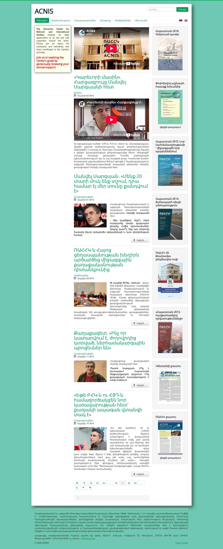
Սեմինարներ (81, 275)
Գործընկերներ (123, 20)
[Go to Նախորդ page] (84, 483)
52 (91, 483)
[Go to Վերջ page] (90, 487)
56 (116, 483)
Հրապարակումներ (85, 20)
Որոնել (182, 9)
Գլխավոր (42, 20)
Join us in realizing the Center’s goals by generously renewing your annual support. (52, 62)
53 (97, 483)
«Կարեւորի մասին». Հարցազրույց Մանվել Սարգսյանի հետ (100, 82)
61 (77, 487)
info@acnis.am (88, 538)
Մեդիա (78, 92)
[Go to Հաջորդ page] (83, 487)
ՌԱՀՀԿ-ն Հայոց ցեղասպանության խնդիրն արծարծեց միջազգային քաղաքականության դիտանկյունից (106, 259)
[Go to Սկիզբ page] (77, 483)
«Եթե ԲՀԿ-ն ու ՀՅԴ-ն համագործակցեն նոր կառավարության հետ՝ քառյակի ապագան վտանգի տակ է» (108, 405)
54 (104, 483)
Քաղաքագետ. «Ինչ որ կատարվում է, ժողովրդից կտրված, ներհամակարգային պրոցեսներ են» (109, 340)
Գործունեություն (60, 20)
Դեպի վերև (181, 542)
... (110, 483)
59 (135, 483)
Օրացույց (105, 20)
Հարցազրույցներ (83, 196)
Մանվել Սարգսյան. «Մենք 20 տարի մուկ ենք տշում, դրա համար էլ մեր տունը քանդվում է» (111, 183)
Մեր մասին (141, 20)
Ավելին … (141, 240)
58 (129, 483)
